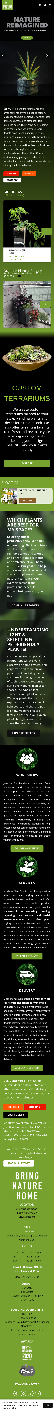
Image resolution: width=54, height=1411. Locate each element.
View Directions (27, 1216)
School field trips (27, 1317)
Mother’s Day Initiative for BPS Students (27, 1322)
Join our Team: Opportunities (27, 1330)
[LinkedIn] (38, 1393)
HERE (17, 276)
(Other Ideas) (13, 195)
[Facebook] (16, 1393)
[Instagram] (23, 1393)
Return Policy (27, 1299)
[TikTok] (31, 1393)
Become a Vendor (27, 1334)
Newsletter (27, 1326)
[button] (40, 5)
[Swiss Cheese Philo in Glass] (27, 223)
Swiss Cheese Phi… (17, 250)
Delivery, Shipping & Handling (27, 1295)
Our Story (27, 1287)
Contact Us (27, 1291)
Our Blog (27, 1313)
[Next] (46, 231)
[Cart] (50, 5)
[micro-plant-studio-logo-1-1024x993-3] (7, 5)
